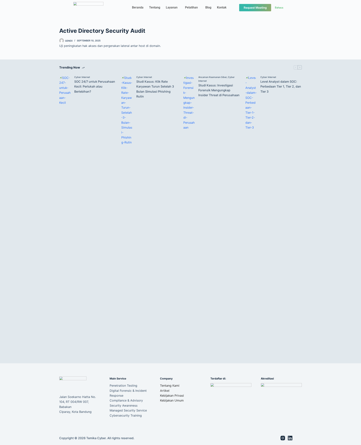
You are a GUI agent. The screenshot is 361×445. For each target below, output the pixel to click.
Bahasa (279, 7)
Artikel (164, 390)
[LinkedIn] (290, 438)
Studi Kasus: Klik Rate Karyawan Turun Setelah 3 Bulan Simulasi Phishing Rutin (155, 89)
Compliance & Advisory (126, 400)
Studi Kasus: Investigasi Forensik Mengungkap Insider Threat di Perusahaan (219, 90)
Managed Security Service (128, 410)
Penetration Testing (123, 385)
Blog (208, 7)
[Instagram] (283, 438)
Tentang (154, 7)
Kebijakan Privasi (172, 395)
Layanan (171, 7)
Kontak (221, 7)
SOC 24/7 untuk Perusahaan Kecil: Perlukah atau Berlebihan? (94, 86)
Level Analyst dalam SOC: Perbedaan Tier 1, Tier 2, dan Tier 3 (280, 86)
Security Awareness (123, 405)
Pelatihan (191, 7)
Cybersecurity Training (126, 415)
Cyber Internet (82, 77)
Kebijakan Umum (172, 400)
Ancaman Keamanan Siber (212, 77)
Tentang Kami (169, 385)
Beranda (137, 7)
